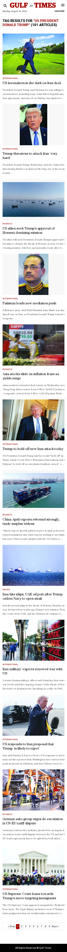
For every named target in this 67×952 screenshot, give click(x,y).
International (10, 78)
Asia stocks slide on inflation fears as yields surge (31, 376)
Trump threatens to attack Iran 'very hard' (30, 156)
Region (6, 590)
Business (7, 224)
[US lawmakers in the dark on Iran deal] (33, 54)
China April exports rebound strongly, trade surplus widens (31, 522)
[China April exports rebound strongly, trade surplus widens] (33, 490)
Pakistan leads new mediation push (29, 303)
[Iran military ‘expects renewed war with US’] (33, 640)
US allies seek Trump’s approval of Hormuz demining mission (28, 231)
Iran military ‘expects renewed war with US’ (32, 672)
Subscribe (59, 11)
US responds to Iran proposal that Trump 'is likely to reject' (28, 747)
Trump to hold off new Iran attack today (33, 449)
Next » (55, 926)
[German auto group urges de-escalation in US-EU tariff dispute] (33, 790)
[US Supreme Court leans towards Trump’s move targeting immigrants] (33, 865)
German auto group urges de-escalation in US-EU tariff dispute (33, 821)
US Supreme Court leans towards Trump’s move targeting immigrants (29, 896)
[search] (5, 6)
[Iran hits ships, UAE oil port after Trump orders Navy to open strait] (33, 565)
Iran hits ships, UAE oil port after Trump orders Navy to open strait (33, 597)
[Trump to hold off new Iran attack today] (33, 420)
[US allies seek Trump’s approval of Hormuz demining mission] (33, 199)
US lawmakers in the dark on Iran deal (32, 83)
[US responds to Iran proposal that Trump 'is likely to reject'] (33, 715)
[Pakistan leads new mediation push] (33, 274)
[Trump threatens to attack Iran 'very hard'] (33, 124)
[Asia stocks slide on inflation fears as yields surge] (33, 345)
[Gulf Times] (32, 8)
